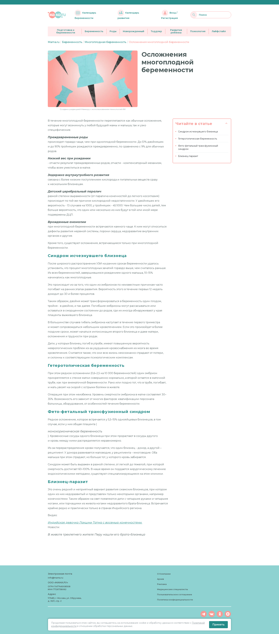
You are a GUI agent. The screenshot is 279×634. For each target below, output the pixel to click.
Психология (197, 31)
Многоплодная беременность (105, 42)
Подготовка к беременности (65, 31)
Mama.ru (53, 42)
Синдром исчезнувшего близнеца (198, 131)
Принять (218, 624)
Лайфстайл (219, 31)
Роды (113, 31)
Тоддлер (156, 31)
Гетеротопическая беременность (197, 138)
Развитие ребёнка (176, 31)
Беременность (94, 31)
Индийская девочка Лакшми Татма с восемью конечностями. (95, 522)
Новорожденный (133, 31)
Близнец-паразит (188, 156)
